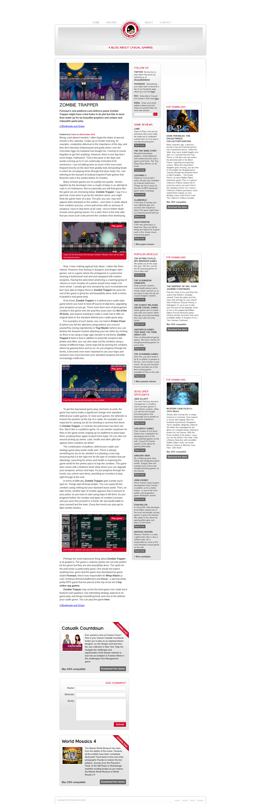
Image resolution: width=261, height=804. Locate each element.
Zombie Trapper (105, 192)
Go (155, 114)
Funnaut (71, 575)
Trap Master (102, 328)
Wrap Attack (113, 575)
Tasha (73, 134)
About (149, 22)
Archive (111, 22)
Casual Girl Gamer (130, 30)
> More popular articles (145, 381)
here (107, 599)
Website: (70, 694)
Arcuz (104, 579)
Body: (71, 701)
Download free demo (113, 668)
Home (96, 22)
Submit (120, 724)
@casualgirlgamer (142, 79)
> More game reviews (144, 244)
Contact (166, 22)
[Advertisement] (130, 10)
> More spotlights (142, 557)
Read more (139, 145)
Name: (71, 688)
